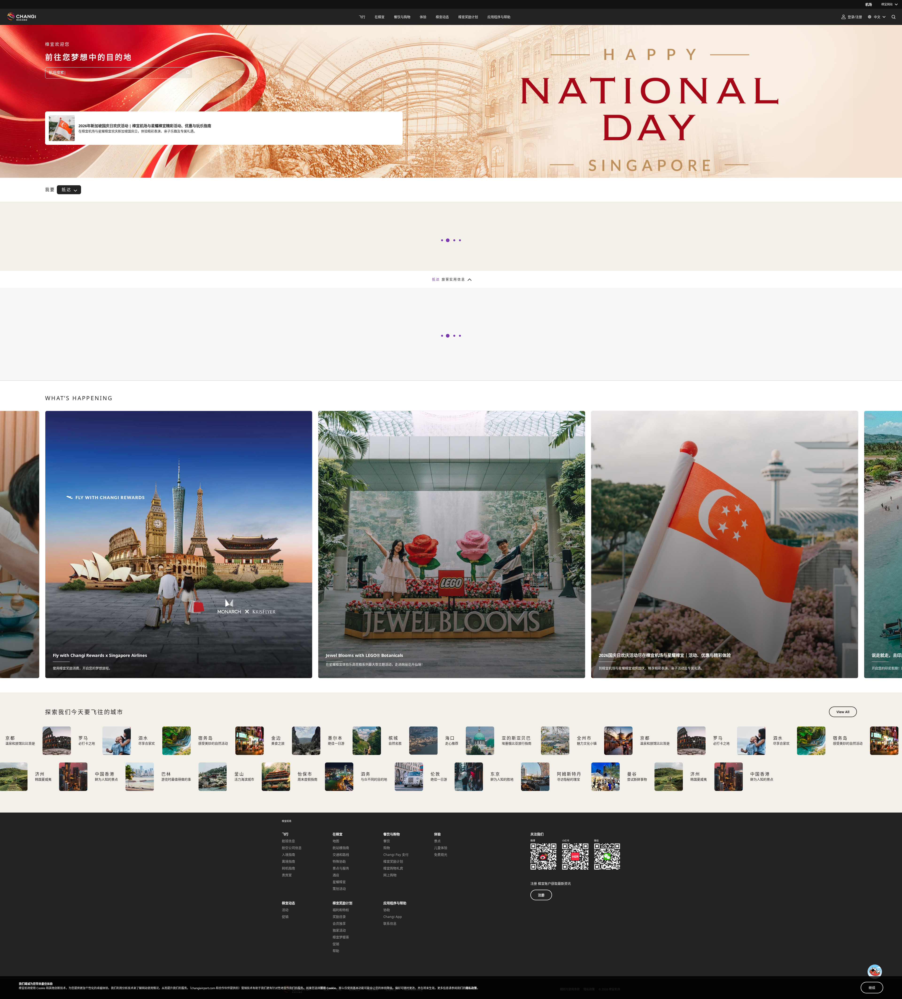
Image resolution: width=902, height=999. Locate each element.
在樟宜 (337, 834)
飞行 (285, 834)
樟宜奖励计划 (342, 903)
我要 (50, 189)
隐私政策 (471, 988)
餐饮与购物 (391, 834)
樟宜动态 (288, 903)
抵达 (66, 189)
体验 (437, 834)
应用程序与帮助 (394, 903)
